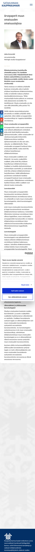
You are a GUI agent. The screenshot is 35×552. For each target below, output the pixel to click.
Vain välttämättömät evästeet (17, 297)
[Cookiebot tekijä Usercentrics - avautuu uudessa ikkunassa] (25, 253)
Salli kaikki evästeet (17, 291)
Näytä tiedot (25, 285)
